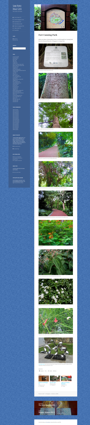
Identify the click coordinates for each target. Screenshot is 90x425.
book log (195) (15, 58)
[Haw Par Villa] (55, 378)
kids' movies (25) (16, 75)
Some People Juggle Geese (17, 7)
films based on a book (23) (18, 79)
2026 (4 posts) (15, 109)
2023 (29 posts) (16, 113)
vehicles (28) (15, 71)
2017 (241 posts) (16, 120)
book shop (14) (16, 86)
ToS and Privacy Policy (18, 182)
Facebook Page (16, 148)
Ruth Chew (16, 159)
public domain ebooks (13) (18, 90)
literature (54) (15, 66)
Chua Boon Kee (42, 364)
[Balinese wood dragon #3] (44, 378)
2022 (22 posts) (16, 114)
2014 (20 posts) (16, 124)
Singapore (48, 393)
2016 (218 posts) (16, 122)
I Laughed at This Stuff (18, 160)
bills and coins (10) (16, 99)
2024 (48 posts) (16, 112)
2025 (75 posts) (16, 110)
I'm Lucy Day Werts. (17, 172)
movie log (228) (16, 56)
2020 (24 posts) (16, 117)
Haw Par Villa (53, 382)
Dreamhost (48, 422)
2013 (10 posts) (16, 125)
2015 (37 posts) (16, 123)
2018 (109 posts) (16, 119)
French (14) (15, 85)
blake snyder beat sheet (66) (18, 65)
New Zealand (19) (16, 81)
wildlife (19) (15, 80)
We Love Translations (17, 156)
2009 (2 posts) (15, 129)
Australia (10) (15, 100)
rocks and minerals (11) (17, 95)
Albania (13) (15, 89)
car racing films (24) (17, 76)
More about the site (16, 146)
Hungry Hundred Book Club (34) (19, 70)
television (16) (15, 84)
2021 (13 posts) (16, 115)
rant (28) (14, 73)
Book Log (15, 38)
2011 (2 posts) (15, 128)
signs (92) (15, 60)
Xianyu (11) (15, 97)
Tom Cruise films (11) (17, 96)
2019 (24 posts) (16, 118)
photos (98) (15, 59)
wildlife (56, 393)
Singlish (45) (15, 68)
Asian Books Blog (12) (17, 91)
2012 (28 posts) (16, 127)
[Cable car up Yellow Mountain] (66, 378)
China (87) (15, 61)
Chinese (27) (15, 74)
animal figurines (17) (17, 83)
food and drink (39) (16, 69)
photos (53, 393)
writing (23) (15, 78)
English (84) (15, 63)
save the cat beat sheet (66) (18, 64)
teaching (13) (15, 87)
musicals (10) (15, 101)
